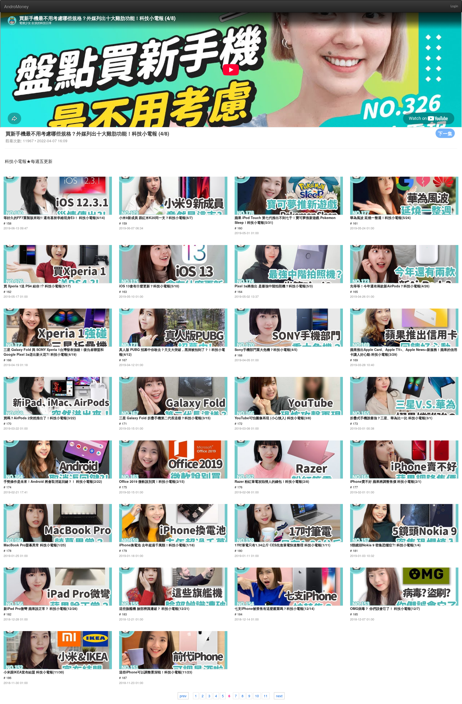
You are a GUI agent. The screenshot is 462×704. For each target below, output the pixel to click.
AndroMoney (16, 6)
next (279, 695)
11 (266, 695)
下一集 (445, 133)
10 (257, 695)
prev (183, 695)
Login (454, 6)
